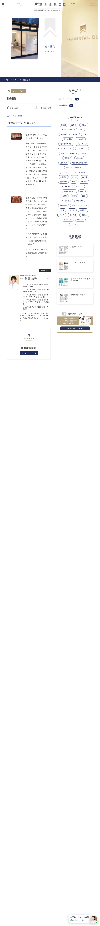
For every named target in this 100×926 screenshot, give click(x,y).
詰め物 (74, 196)
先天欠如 (68, 186)
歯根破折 (83, 210)
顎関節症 (68, 158)
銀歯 (73, 182)
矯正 (62, 153)
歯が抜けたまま (66, 144)
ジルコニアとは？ (77, 262)
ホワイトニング (66, 148)
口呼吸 (84, 177)
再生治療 (82, 172)
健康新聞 (26, 80)
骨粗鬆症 (63, 177)
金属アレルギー (69, 191)
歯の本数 (79, 158)
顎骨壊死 (78, 167)
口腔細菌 (63, 205)
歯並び (20, 116)
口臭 (83, 196)
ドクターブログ (9, 80)
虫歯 (84, 134)
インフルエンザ (67, 172)
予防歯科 (80, 139)
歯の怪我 (63, 182)
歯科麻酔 (84, 182)
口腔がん (84, 215)
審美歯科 (64, 134)
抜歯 (62, 210)
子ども (13, 116)
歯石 (73, 205)
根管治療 (79, 201)
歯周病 (63, 125)
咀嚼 (82, 191)
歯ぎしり (79, 186)
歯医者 (75, 134)
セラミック (68, 220)
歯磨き (73, 125)
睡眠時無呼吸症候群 (79, 163)
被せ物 (72, 210)
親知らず (80, 220)
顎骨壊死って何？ (77, 294)
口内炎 (74, 177)
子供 (67, 167)
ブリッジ (84, 205)
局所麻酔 (73, 215)
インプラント (82, 148)
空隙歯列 (68, 201)
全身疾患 (63, 163)
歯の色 (72, 153)
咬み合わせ (69, 130)
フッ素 (61, 215)
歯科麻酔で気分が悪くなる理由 (80, 279)
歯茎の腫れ (68, 139)
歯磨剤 (64, 196)
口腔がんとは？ (76, 246)
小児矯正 (83, 153)
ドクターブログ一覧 (29, 353)
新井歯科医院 (46, 108)
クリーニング (82, 144)
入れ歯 (73, 224)
